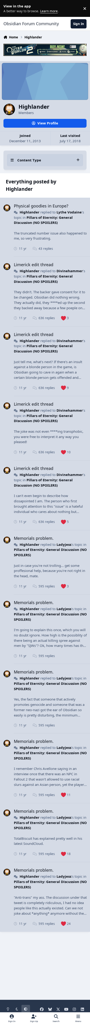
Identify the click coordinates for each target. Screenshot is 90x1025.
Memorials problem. (34, 538)
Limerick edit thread (33, 264)
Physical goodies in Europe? (41, 206)
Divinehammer (70, 271)
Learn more (9, 8)
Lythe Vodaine (69, 212)
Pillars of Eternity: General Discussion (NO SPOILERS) (43, 418)
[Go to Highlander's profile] (6, 207)
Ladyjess (64, 544)
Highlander (29, 212)
